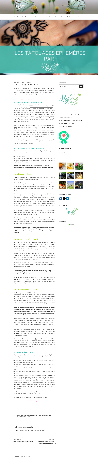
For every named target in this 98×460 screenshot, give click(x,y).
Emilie (29, 82)
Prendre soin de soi (37, 16)
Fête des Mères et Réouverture (66, 126)
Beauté (26, 413)
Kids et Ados (49, 16)
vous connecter (25, 430)
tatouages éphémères (44, 415)
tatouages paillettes (24, 416)
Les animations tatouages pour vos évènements (70, 120)
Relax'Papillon (34, 413)
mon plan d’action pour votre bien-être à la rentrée (71, 114)
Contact (76, 16)
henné (18, 415)
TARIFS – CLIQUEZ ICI (34, 401)
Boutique (69, 16)
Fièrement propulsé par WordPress (22, 456)
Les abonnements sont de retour (67, 123)
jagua (22, 415)
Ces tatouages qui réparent (65, 117)
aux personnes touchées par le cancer (41, 107)
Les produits (62, 152)
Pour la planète (59, 16)
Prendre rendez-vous (64, 157)
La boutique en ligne (63, 155)
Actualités (17, 16)
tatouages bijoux (30, 415)
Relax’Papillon (26, 16)
